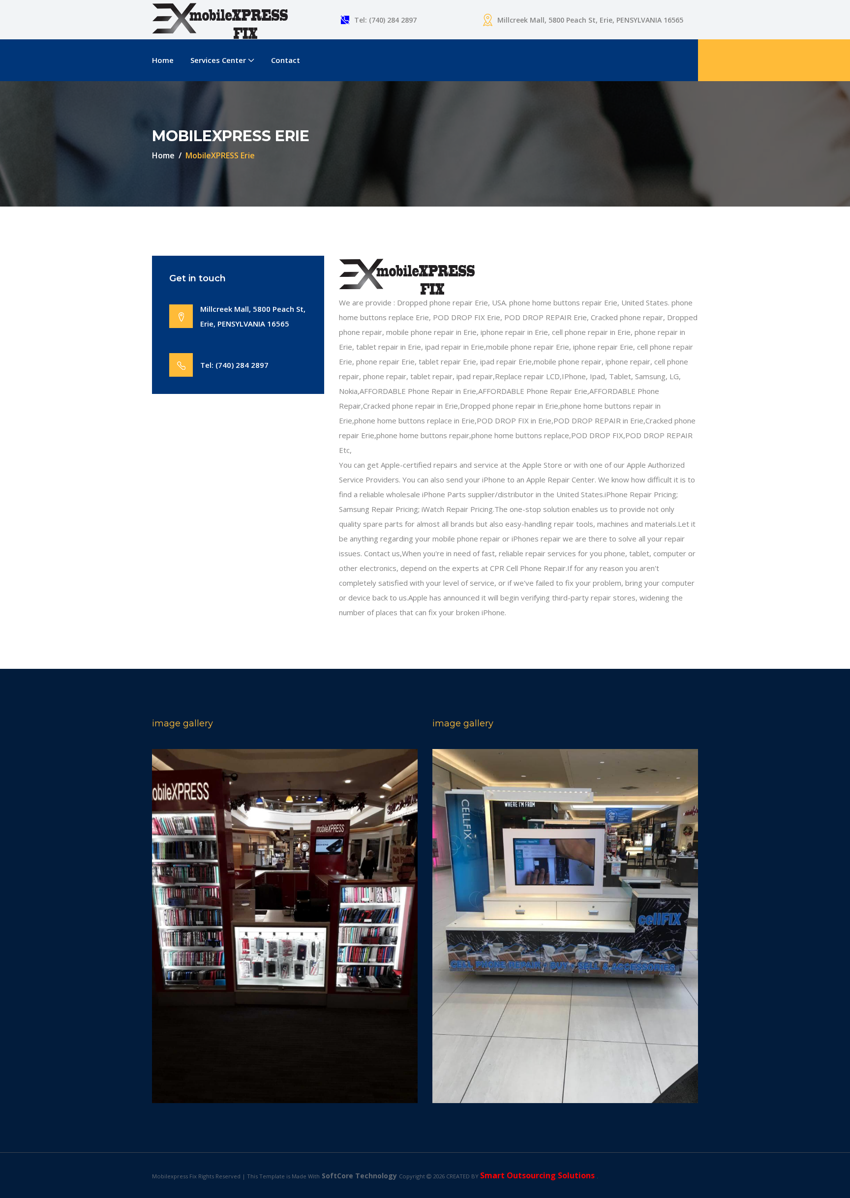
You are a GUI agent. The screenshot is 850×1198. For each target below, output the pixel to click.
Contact (285, 60)
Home (163, 60)
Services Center (218, 60)
